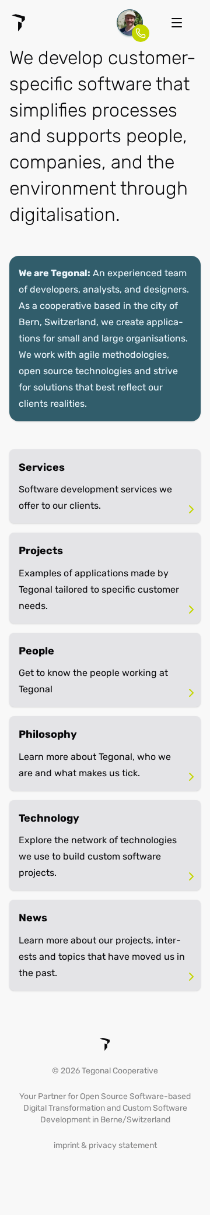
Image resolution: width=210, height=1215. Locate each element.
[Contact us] (130, 22)
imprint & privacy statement (105, 1145)
